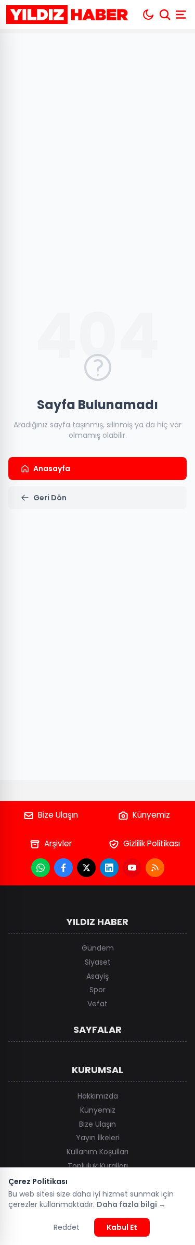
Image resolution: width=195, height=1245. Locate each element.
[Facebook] (63, 867)
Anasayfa (51, 468)
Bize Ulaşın (58, 814)
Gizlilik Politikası (151, 843)
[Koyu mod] (148, 14)
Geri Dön (50, 497)
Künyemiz (151, 814)
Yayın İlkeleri (98, 1137)
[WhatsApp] (40, 867)
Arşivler (58, 843)
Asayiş (97, 976)
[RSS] (155, 867)
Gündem (98, 948)
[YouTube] (132, 867)
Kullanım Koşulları (97, 1152)
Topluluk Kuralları (98, 1166)
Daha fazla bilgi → (131, 1204)
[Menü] (182, 14)
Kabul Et (122, 1227)
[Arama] (165, 14)
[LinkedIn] (109, 867)
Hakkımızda (97, 1096)
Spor (97, 989)
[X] (86, 867)
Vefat (97, 1004)
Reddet (67, 1227)
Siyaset (98, 962)
